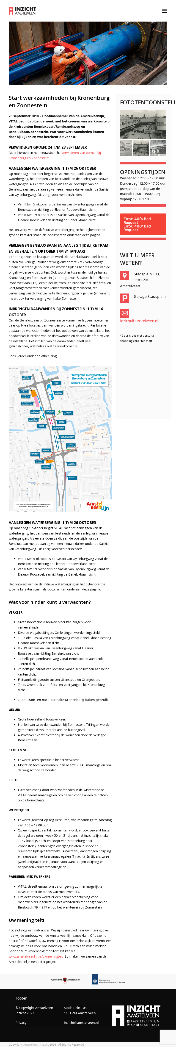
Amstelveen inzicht (36, 1044)
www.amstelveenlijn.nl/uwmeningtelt (36, 956)
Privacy (21, 1022)
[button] (164, 11)
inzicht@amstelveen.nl (139, 320)
